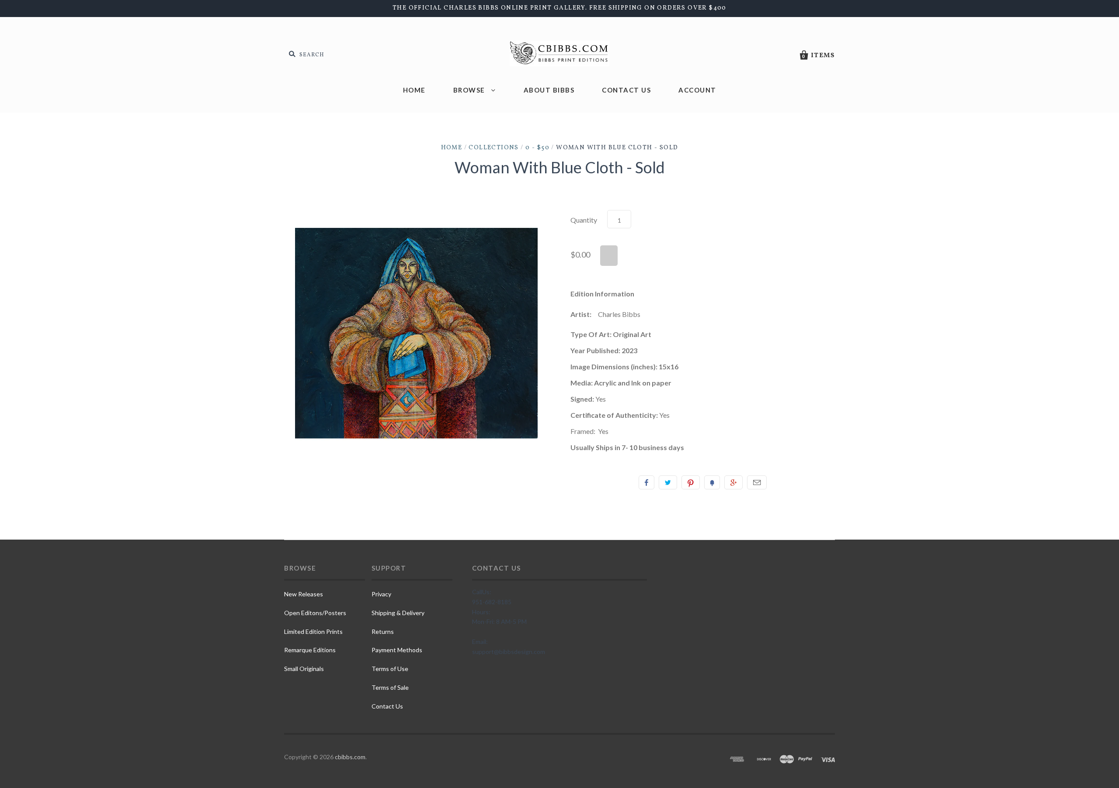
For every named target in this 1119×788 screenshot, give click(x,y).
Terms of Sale (390, 687)
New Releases (303, 594)
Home (414, 90)
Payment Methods (397, 650)
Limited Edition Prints (313, 631)
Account (697, 90)
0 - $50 (537, 148)
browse (470, 90)
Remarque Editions (310, 650)
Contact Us (626, 90)
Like (646, 482)
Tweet (668, 482)
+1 (733, 482)
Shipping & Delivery (398, 612)
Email (757, 482)
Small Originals (304, 668)
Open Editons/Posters (315, 612)
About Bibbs (549, 90)
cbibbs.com (350, 756)
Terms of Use (390, 668)
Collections (493, 148)
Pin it (690, 482)
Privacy (381, 594)
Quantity (583, 220)
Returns (383, 631)
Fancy (712, 482)
